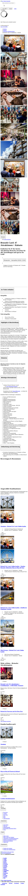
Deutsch (5, 863)
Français (5, 866)
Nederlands (6, 870)
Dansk (4, 861)
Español (5, 865)
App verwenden (4, 26)
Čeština (5, 860)
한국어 (5, 867)
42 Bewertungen (7, 239)
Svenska (5, 876)
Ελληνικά (5, 864)
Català (4, 859)
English (5, 858)
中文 (4, 878)
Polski (4, 874)
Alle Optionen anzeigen (6, 721)
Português (5, 873)
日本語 (5, 871)
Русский (5, 875)
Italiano (5, 869)
